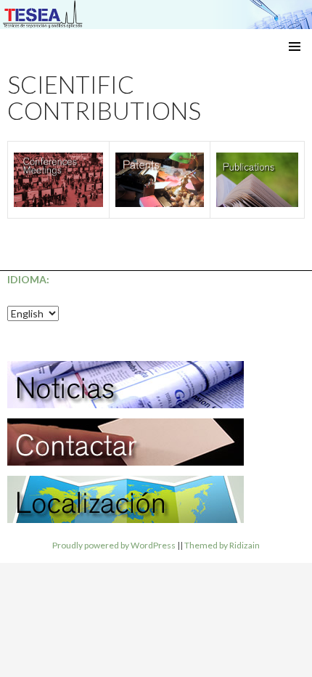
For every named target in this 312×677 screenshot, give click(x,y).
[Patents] (160, 180)
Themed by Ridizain (222, 545)
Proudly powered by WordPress (114, 545)
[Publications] (257, 180)
